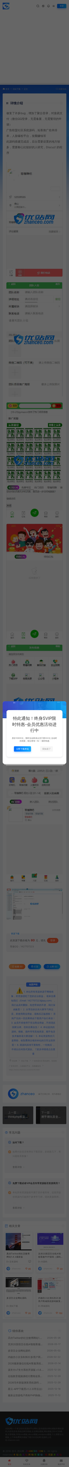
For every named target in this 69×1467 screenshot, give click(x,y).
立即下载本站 (22, 749)
